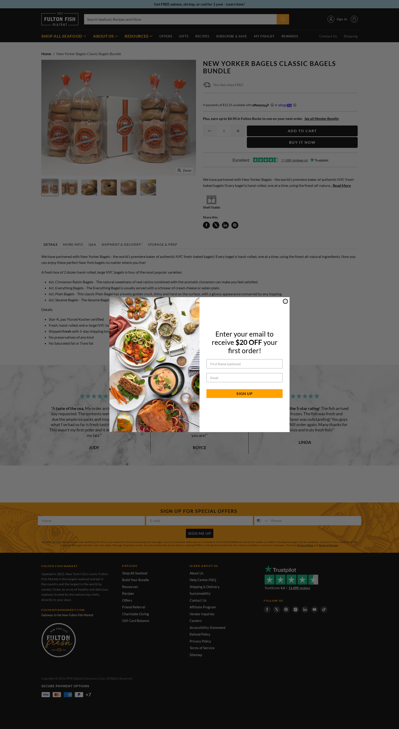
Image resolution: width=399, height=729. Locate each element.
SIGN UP (244, 393)
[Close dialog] (285, 301)
